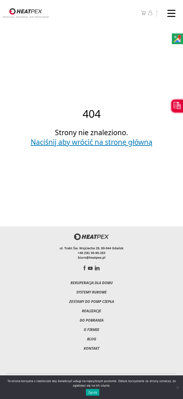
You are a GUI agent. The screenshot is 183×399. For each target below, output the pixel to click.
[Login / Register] (150, 13)
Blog (91, 339)
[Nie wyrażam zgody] (177, 387)
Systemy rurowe (91, 292)
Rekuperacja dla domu (92, 282)
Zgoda (92, 392)
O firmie (91, 329)
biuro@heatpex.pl (91, 257)
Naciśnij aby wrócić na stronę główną (91, 142)
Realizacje (91, 310)
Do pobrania (92, 320)
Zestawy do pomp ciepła (91, 301)
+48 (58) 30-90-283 (91, 253)
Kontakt (92, 348)
